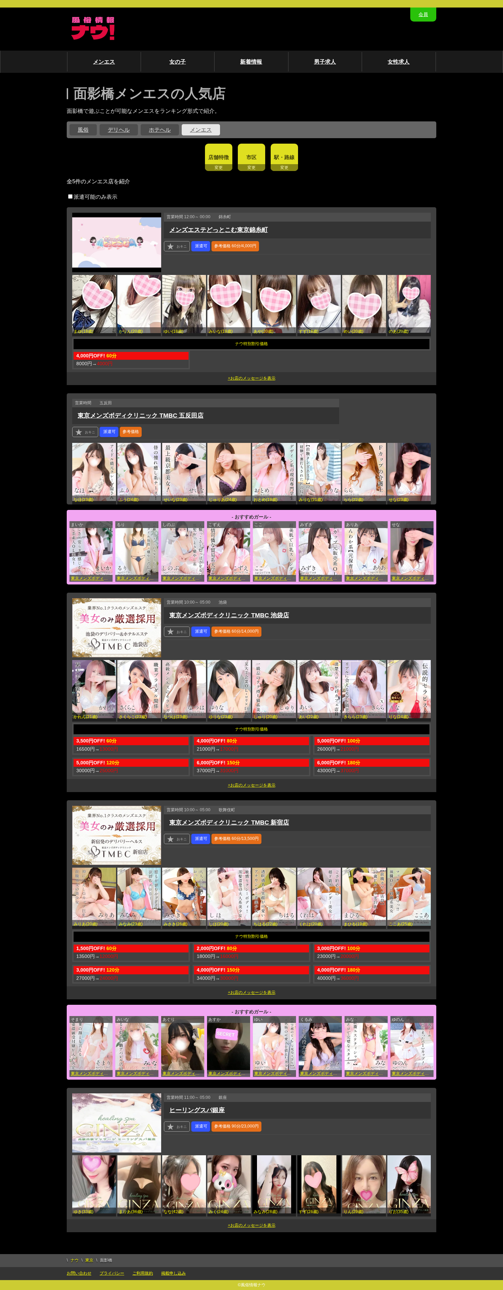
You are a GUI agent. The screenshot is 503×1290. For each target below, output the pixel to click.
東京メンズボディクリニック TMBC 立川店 (92, 578)
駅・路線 (284, 157)
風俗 (83, 130)
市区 (251, 157)
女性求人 (399, 62)
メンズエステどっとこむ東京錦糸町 (218, 229)
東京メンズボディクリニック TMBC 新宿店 (275, 578)
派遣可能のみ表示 (95, 197)
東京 (89, 1260)
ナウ (74, 1260)
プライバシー (112, 1273)
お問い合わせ (79, 1273)
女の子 (177, 62)
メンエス (104, 62)
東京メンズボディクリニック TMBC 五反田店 (141, 415)
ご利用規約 (142, 1273)
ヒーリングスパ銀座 (197, 1110)
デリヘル (119, 130)
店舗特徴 (218, 157)
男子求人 (325, 62)
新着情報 (251, 62)
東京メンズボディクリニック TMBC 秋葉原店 (275, 1073)
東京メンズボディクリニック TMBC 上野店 (137, 578)
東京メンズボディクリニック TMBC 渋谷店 (183, 578)
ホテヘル (160, 130)
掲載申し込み (173, 1273)
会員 (423, 14)
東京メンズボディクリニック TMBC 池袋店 (229, 578)
